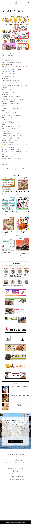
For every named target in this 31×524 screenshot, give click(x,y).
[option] (15, 275)
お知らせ (5, 164)
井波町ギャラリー (15, 441)
